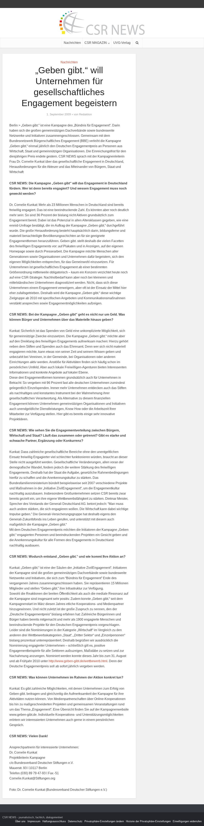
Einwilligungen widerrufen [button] (187, 821)
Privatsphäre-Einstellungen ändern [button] (104, 821)
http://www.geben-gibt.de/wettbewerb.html (78, 661)
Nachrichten (72, 42)
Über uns (20, 821)
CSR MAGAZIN (95, 42)
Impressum (33, 821)
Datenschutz (75, 821)
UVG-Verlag (121, 42)
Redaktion (85, 114)
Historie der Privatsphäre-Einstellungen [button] (148, 821)
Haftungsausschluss (54, 821)
